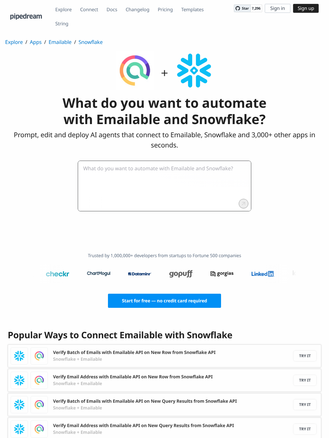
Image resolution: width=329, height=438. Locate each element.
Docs (112, 9)
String (61, 24)
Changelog (137, 9)
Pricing (165, 9)
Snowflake (90, 42)
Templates (192, 9)
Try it (305, 355)
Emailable (60, 42)
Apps (36, 42)
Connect (89, 9)
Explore (63, 9)
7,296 (256, 8)
